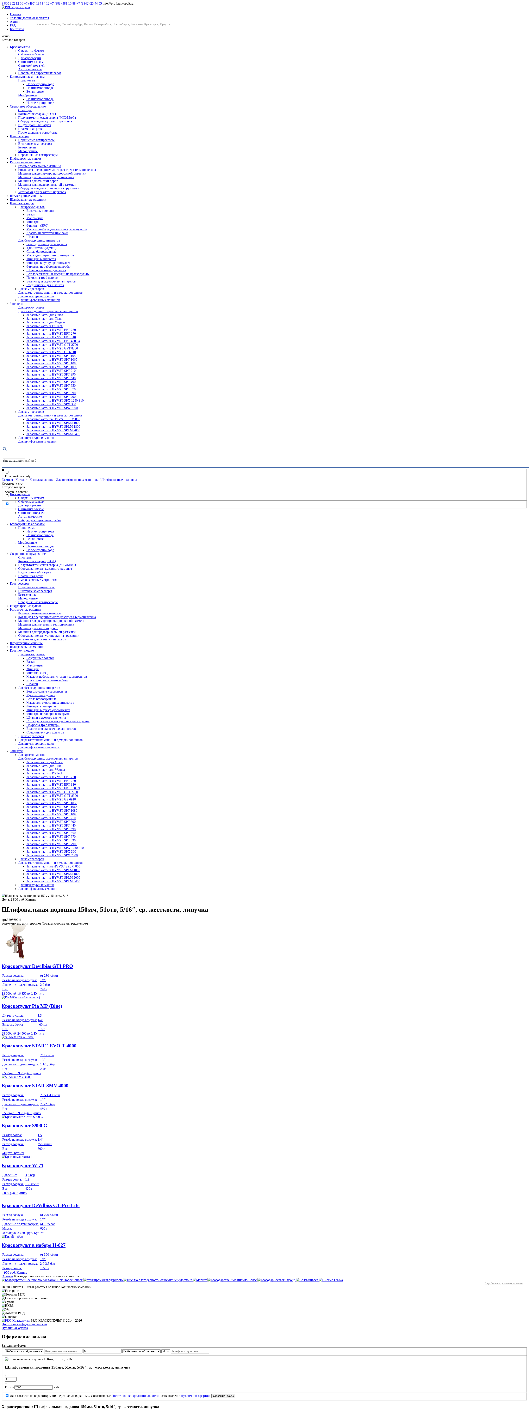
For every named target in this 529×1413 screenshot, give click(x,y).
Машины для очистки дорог (38, 181)
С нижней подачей (31, 65)
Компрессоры (19, 136)
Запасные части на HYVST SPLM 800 (53, 419)
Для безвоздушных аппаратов (39, 240)
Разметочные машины (25, 162)
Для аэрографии (29, 58)
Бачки (30, 214)
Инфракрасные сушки (25, 158)
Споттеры (25, 110)
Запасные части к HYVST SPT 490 (51, 382)
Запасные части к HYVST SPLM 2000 (53, 430)
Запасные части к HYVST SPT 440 (51, 378)
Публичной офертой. (196, 1395)
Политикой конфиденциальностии (136, 1395)
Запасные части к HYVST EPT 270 (51, 333)
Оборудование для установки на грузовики (48, 188)
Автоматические (30, 69)
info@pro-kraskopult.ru (118, 3)
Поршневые (26, 80)
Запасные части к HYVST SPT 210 (51, 370)
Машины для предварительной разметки (47, 184)
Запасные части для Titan (44, 318)
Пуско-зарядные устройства (37, 132)
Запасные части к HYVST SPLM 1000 (53, 423)
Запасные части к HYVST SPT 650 (51, 385)
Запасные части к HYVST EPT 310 (51, 337)
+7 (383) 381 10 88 (63, 3)
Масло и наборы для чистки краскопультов (56, 229)
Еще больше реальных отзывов (504, 1283)
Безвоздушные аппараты (27, 76)
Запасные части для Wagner (45, 322)
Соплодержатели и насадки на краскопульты (57, 274)
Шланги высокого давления (46, 270)
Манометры (34, 218)
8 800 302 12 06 (12, 3)
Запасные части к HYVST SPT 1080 (51, 363)
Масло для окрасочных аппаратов (50, 255)
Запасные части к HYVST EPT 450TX (53, 341)
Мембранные (27, 95)
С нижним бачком (31, 61)
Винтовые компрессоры (35, 143)
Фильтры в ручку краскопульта (48, 262)
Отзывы (7, 1276)
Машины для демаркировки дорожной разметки (52, 173)
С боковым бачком (31, 54)
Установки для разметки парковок (42, 192)
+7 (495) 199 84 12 (36, 3)
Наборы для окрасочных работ (39, 73)
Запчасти (16, 303)
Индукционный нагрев (34, 125)
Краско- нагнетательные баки (47, 233)
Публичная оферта (15, 1328)
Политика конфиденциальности (24, 1324)
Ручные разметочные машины (39, 166)
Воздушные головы (40, 210)
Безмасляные (27, 147)
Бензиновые (35, 91)
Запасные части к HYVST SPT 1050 (51, 356)
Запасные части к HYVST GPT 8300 (52, 348)
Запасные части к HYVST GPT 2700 (52, 344)
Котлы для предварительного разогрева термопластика (57, 169)
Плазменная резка (30, 128)
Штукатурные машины (26, 195)
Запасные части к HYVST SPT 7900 (51, 396)
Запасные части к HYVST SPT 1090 (51, 367)
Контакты (17, 29)
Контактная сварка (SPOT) (37, 114)
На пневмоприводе (40, 88)
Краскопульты (20, 47)
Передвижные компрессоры (38, 155)
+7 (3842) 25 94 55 (89, 3)
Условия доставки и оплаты (29, 18)
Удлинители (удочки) (41, 248)
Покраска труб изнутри (43, 277)
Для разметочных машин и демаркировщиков (50, 292)
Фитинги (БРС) (37, 225)
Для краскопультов (31, 207)
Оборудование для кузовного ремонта (45, 121)
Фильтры (32, 222)
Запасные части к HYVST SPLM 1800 (53, 426)
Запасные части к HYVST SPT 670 (51, 389)
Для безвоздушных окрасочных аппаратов (48, 311)
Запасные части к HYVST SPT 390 (51, 374)
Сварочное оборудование (28, 106)
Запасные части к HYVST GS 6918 (51, 352)
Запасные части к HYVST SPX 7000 (52, 408)
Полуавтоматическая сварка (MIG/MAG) (47, 117)
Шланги (32, 236)
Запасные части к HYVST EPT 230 (51, 329)
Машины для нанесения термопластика (46, 177)
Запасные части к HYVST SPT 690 (51, 393)
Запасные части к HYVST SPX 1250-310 (55, 400)
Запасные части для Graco (44, 315)
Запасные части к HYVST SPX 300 (51, 404)
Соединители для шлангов (45, 285)
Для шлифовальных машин (37, 441)
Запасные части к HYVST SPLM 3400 (53, 434)
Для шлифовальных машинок (39, 300)
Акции (15, 21)
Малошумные (28, 151)
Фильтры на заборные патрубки (48, 266)
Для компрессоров (31, 289)
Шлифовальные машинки (28, 199)
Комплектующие (22, 203)
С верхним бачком (31, 50)
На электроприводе (40, 84)
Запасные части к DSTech (44, 326)
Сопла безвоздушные (41, 251)
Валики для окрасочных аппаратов (51, 281)
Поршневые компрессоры (36, 140)
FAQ (13, 25)
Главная (15, 14)
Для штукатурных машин (36, 296)
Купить (30, 899)
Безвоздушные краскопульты (46, 244)
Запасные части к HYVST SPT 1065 (51, 359)
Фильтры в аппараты (41, 259)
